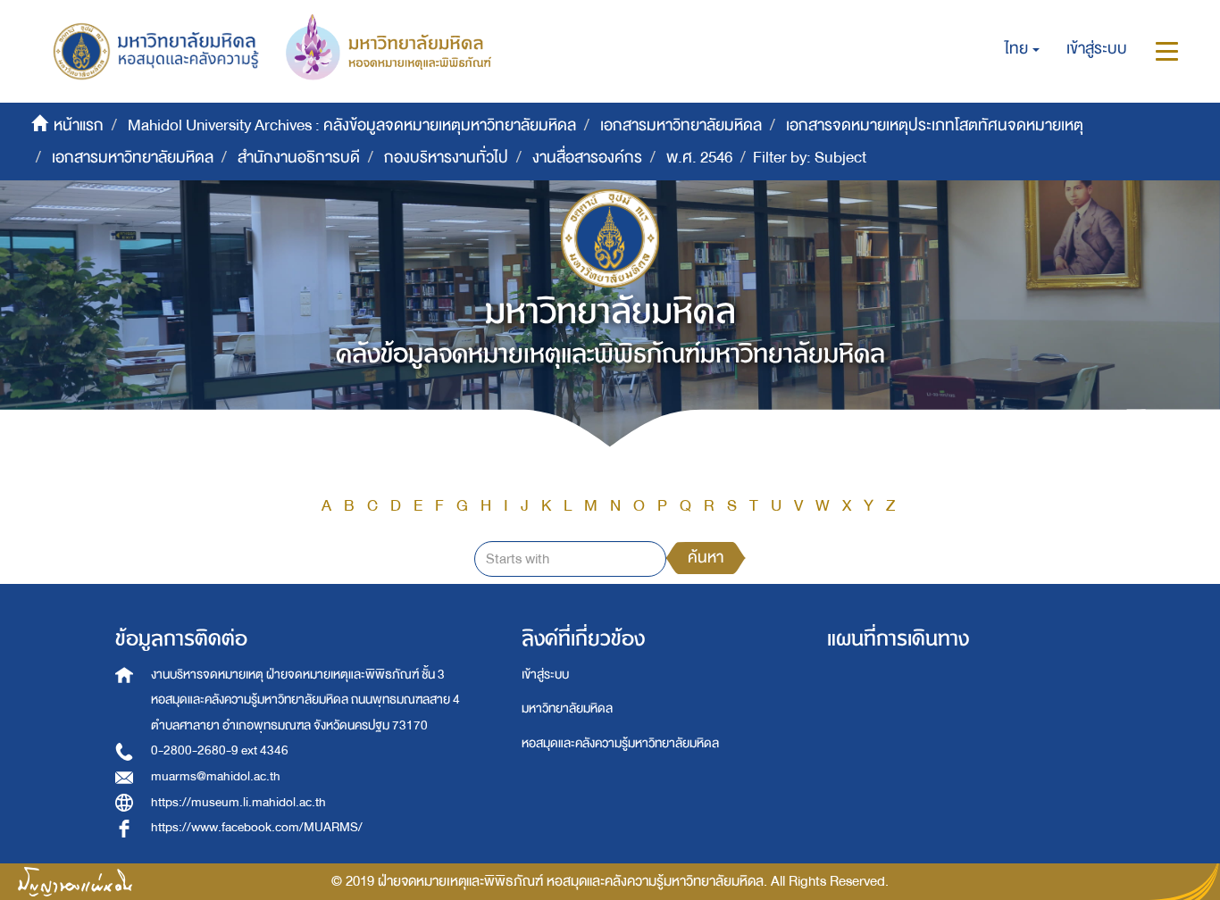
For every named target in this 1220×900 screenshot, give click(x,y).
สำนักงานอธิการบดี (299, 157)
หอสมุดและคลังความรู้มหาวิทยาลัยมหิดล (620, 743)
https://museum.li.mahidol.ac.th (238, 802)
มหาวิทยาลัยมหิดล (567, 708)
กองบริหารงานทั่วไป (446, 157)
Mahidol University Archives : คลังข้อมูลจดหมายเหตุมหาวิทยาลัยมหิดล (352, 125)
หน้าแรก (79, 125)
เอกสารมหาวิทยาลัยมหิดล (681, 125)
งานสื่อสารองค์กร (587, 157)
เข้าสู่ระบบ (545, 674)
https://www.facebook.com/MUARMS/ (257, 827)
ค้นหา (705, 557)
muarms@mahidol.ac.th (215, 776)
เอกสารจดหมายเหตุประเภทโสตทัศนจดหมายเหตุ (934, 125)
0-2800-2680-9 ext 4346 (219, 750)
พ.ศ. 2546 (699, 157)
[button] (1022, 49)
